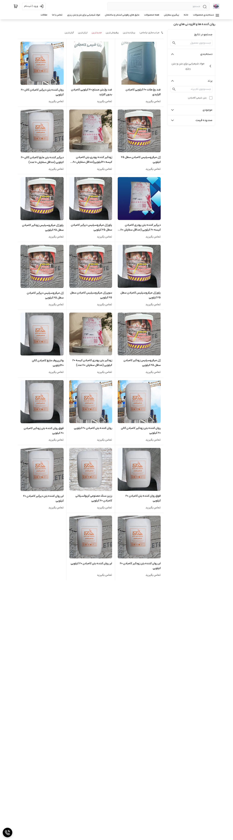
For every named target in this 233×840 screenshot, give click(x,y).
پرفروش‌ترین (112, 32)
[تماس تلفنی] (7, 832)
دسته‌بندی (206, 54)
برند (210, 81)
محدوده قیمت (204, 120)
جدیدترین (97, 32)
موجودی (207, 110)
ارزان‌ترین (83, 32)
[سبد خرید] (16, 6)
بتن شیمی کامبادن (197, 97)
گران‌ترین (69, 32)
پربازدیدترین (129, 32)
